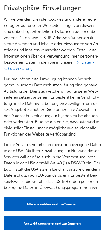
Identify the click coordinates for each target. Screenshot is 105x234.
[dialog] (52, 117)
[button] (52, 223)
